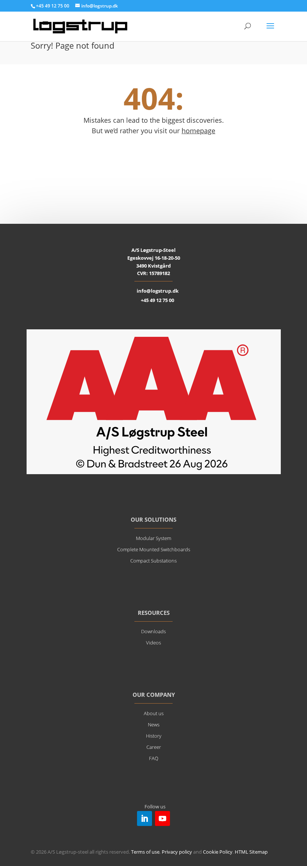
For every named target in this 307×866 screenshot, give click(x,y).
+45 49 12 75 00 (157, 300)
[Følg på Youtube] (162, 818)
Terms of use (145, 851)
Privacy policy (177, 851)
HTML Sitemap (251, 851)
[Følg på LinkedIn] (144, 818)
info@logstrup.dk (158, 290)
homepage (198, 130)
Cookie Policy (217, 851)
